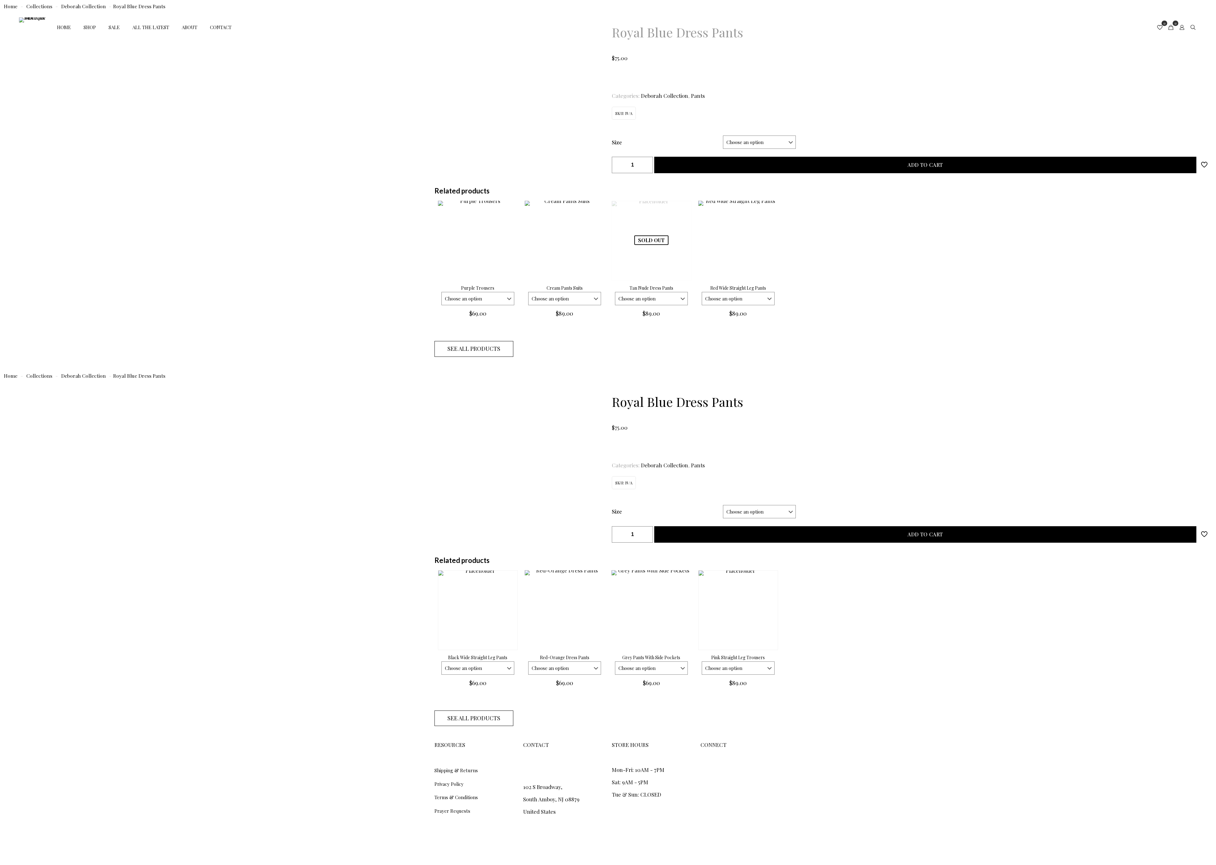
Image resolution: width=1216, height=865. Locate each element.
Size (617, 142)
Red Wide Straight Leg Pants (738, 288)
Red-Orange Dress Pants (564, 657)
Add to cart (925, 164)
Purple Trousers (477, 288)
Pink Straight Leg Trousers (738, 657)
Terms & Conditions (456, 797)
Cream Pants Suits (565, 288)
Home (10, 375)
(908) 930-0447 (541, 769)
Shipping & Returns (456, 770)
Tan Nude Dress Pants (651, 288)
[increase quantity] (645, 165)
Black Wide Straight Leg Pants (477, 657)
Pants (698, 95)
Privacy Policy (449, 784)
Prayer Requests (452, 811)
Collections (39, 375)
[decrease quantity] (618, 165)
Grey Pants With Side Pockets (651, 657)
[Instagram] (703, 766)
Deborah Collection (664, 95)
